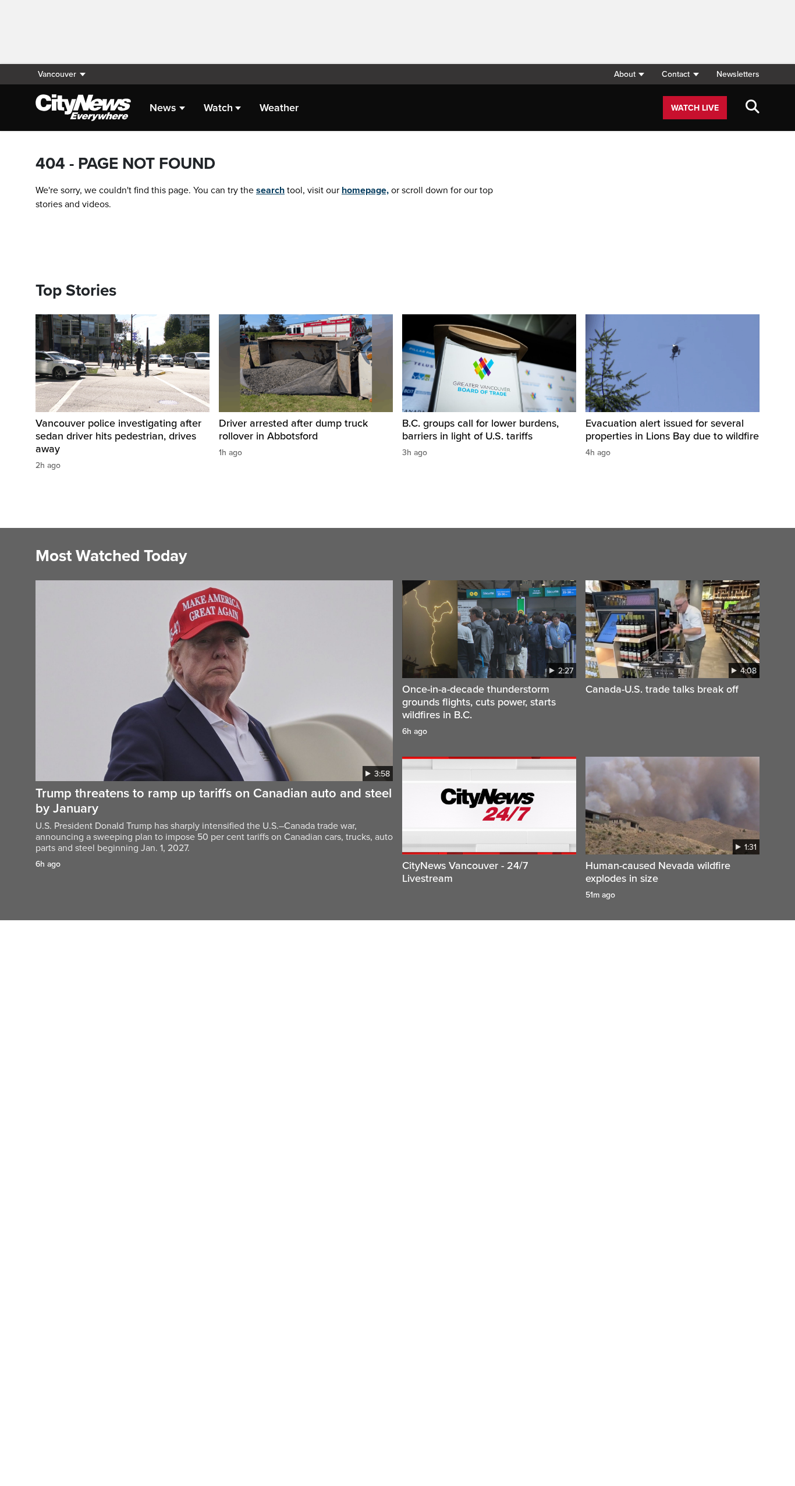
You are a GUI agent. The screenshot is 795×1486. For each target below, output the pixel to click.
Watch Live (695, 108)
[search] (752, 108)
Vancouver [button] (57, 74)
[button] (629, 74)
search (270, 190)
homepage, (365, 190)
